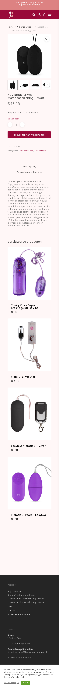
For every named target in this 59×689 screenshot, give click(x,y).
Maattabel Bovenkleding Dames (27, 602)
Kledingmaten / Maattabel (21, 595)
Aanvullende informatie (29, 172)
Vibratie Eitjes (24, 27)
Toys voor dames (26, 151)
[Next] (47, 84)
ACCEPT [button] (25, 683)
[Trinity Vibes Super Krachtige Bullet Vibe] (29, 273)
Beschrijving (29, 166)
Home (10, 27)
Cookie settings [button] (11, 683)
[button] (46, 39)
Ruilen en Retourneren (19, 614)
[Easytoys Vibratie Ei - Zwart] (29, 414)
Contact (12, 610)
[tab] (29, 166)
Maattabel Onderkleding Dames (27, 598)
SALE (10, 606)
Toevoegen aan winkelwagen (29, 134)
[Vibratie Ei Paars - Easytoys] (29, 483)
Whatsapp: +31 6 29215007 (21, 657)
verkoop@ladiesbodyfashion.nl (31, 651)
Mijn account (15, 591)
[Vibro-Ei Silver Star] (29, 344)
